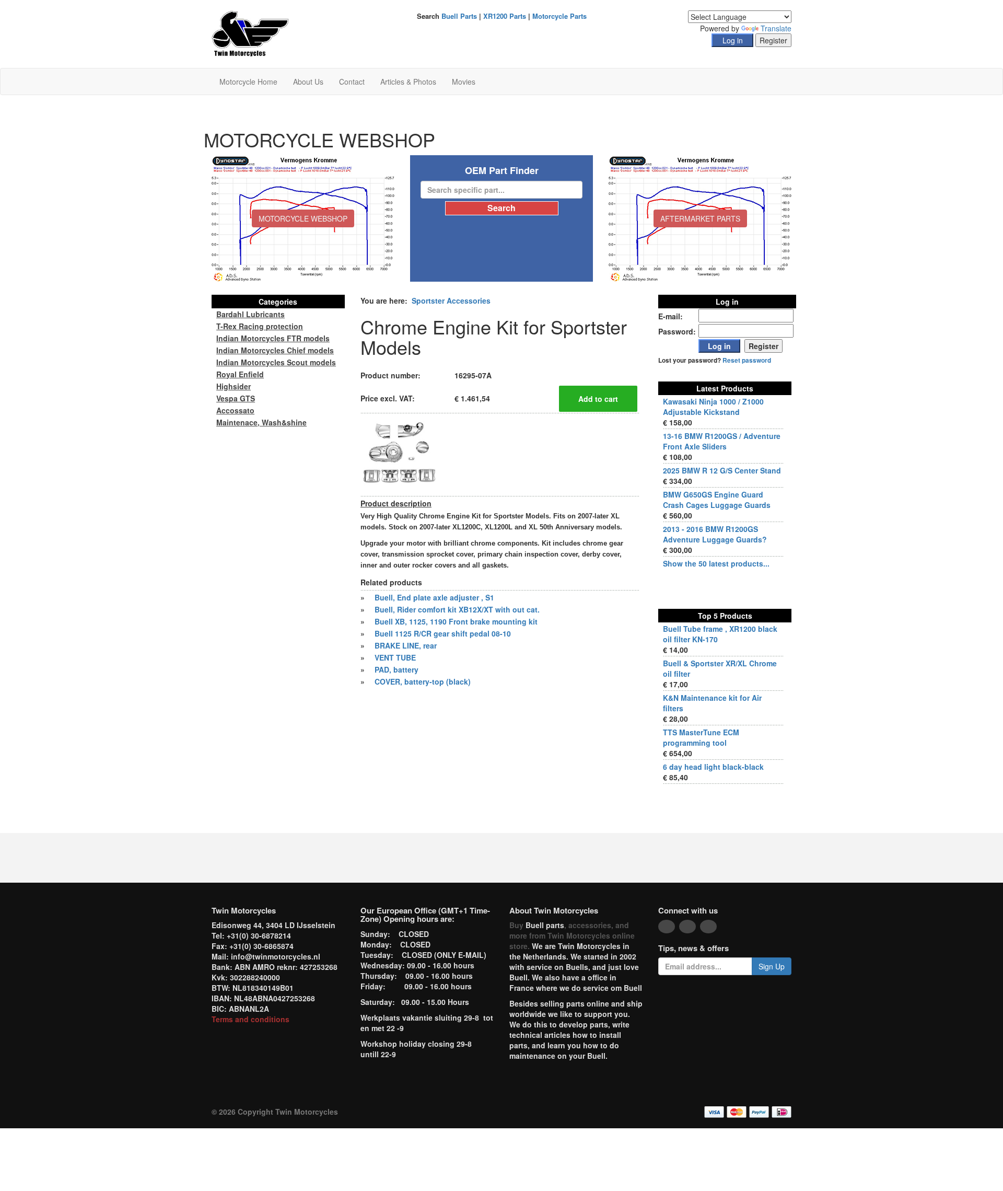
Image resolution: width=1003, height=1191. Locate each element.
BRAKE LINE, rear (406, 645)
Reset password (746, 360)
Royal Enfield (240, 374)
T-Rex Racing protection (259, 326)
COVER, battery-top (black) (423, 681)
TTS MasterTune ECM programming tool (701, 737)
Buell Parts (459, 16)
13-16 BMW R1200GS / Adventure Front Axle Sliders (721, 441)
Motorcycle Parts (559, 16)
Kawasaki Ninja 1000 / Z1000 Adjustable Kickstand (713, 406)
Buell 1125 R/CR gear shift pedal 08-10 (443, 633)
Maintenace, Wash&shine (261, 422)
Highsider (233, 386)
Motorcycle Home (248, 81)
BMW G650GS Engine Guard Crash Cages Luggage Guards (717, 499)
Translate (776, 28)
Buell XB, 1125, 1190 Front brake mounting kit (456, 621)
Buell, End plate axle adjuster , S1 (434, 597)
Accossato (235, 410)
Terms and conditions (250, 1019)
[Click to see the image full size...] (399, 453)
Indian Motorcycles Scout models (276, 362)
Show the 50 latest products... (716, 563)
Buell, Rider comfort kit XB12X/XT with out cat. (457, 609)
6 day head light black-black (713, 766)
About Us (308, 81)
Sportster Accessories (451, 300)
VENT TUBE (395, 657)
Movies (463, 81)
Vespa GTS (235, 398)
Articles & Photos (408, 81)
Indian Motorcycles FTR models (273, 338)
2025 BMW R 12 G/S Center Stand (722, 470)
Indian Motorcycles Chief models (275, 350)
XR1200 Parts (504, 16)
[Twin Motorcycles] (250, 33)
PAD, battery (396, 669)
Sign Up (772, 966)
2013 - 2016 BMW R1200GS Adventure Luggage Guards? (715, 534)
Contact (352, 81)
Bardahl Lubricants (250, 314)
